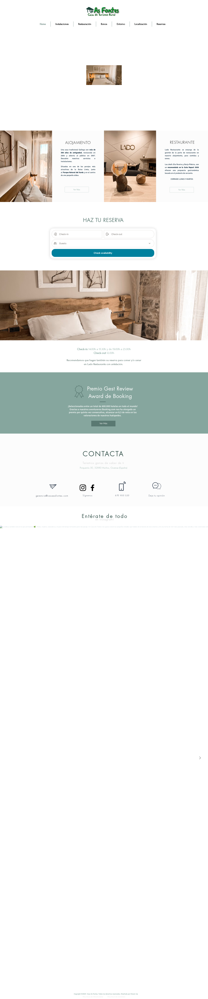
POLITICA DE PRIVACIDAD (93, 997)
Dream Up (134, 994)
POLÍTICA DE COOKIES (116, 997)
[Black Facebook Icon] (92, 487)
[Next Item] (199, 757)
